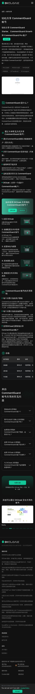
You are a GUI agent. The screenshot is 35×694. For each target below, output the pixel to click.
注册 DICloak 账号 (7, 222)
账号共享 (9, 11)
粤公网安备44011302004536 (23, 665)
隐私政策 (21, 670)
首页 (3, 11)
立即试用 (6, 39)
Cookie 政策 (5, 674)
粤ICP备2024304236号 (6, 665)
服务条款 (4, 670)
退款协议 (21, 674)
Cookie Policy (25, 688)
